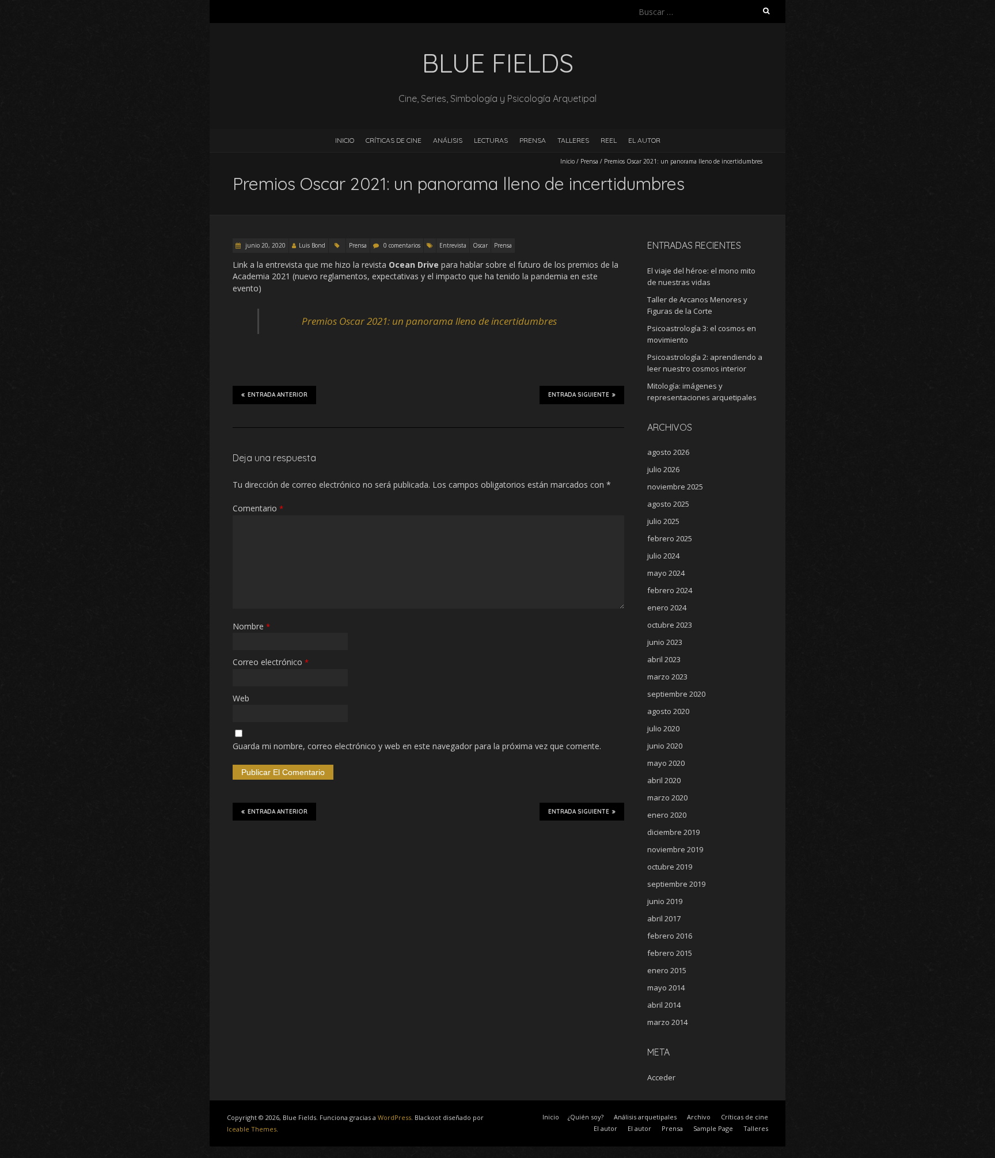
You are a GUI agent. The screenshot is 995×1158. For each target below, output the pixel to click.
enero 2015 (666, 970)
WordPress (394, 1117)
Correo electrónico (271, 661)
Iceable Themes (251, 1129)
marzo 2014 (667, 1022)
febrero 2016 (669, 936)
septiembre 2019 (676, 884)
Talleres (573, 140)
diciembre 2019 (673, 832)
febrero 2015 (669, 953)
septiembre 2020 (676, 694)
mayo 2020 (666, 763)
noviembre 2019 (675, 849)
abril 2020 (664, 780)
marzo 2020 (667, 797)
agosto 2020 (668, 711)
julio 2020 (663, 728)
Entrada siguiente (578, 394)
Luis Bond (312, 245)
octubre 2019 (669, 866)
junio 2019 (664, 901)
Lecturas (491, 140)
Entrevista (452, 245)
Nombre (251, 626)
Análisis (447, 140)
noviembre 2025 (675, 486)
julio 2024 (663, 555)
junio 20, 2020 (265, 245)
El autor (605, 1128)
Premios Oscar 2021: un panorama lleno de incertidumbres (429, 321)
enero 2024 (666, 607)
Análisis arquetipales (645, 1117)
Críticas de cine (393, 140)
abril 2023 (664, 659)
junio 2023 (664, 642)
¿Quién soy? (585, 1117)
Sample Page (713, 1128)
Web (241, 698)
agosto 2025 (668, 504)
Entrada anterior (277, 394)
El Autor (644, 140)
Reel (609, 140)
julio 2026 (663, 469)
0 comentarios (401, 245)
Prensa (532, 140)
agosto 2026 (668, 452)
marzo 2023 (667, 676)
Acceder (661, 1077)
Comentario (258, 508)
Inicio (344, 140)
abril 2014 (664, 1005)
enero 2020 (666, 815)
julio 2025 (663, 521)
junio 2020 (664, 746)
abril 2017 (664, 918)
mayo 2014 (666, 987)
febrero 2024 (669, 590)
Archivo (699, 1117)
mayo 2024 (666, 573)
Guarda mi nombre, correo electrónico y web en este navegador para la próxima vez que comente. (417, 746)
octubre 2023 (669, 625)
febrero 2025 (669, 538)
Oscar (480, 245)
